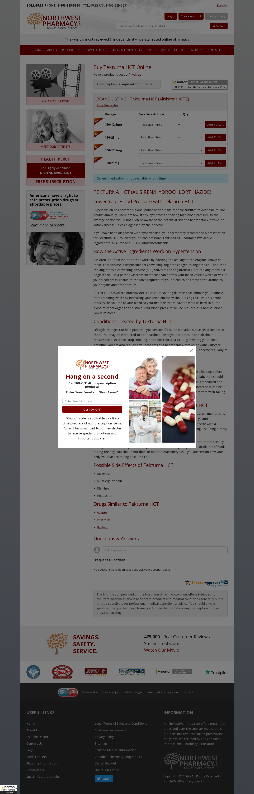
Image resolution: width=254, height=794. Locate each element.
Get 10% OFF (92, 409)
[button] (8, 789)
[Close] (191, 350)
